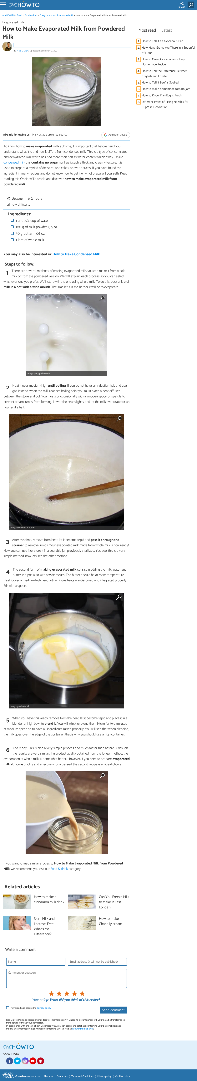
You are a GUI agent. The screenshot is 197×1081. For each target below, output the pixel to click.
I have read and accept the (30, 1008)
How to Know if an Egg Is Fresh (162, 95)
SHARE (182, 7)
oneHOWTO (9, 15)
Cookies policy (122, 1076)
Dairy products (47, 15)
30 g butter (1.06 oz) (30, 234)
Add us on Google (117, 135)
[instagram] (25, 1060)
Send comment (113, 1010)
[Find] (191, 5)
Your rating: (40, 1000)
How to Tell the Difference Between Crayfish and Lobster (164, 73)
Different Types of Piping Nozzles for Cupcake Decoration (165, 104)
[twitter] (17, 1060)
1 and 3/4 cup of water (32, 221)
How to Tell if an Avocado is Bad (162, 41)
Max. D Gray (22, 51)
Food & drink (31, 15)
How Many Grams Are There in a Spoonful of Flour (168, 50)
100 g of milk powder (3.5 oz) (36, 227)
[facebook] (9, 1060)
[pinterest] (40, 1060)
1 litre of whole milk (29, 240)
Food (19, 15)
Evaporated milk (65, 15)
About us (48, 1076)
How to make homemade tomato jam (166, 89)
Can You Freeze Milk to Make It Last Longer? (114, 902)
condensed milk (14, 162)
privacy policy (44, 1008)
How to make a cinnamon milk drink (49, 900)
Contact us (62, 1076)
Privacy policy (104, 1076)
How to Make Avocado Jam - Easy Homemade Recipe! (163, 62)
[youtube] (32, 1060)
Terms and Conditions (82, 1076)
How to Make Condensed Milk (76, 254)
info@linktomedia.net (82, 1029)
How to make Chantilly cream (110, 921)
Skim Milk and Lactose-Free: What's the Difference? (44, 926)
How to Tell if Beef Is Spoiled (160, 82)
